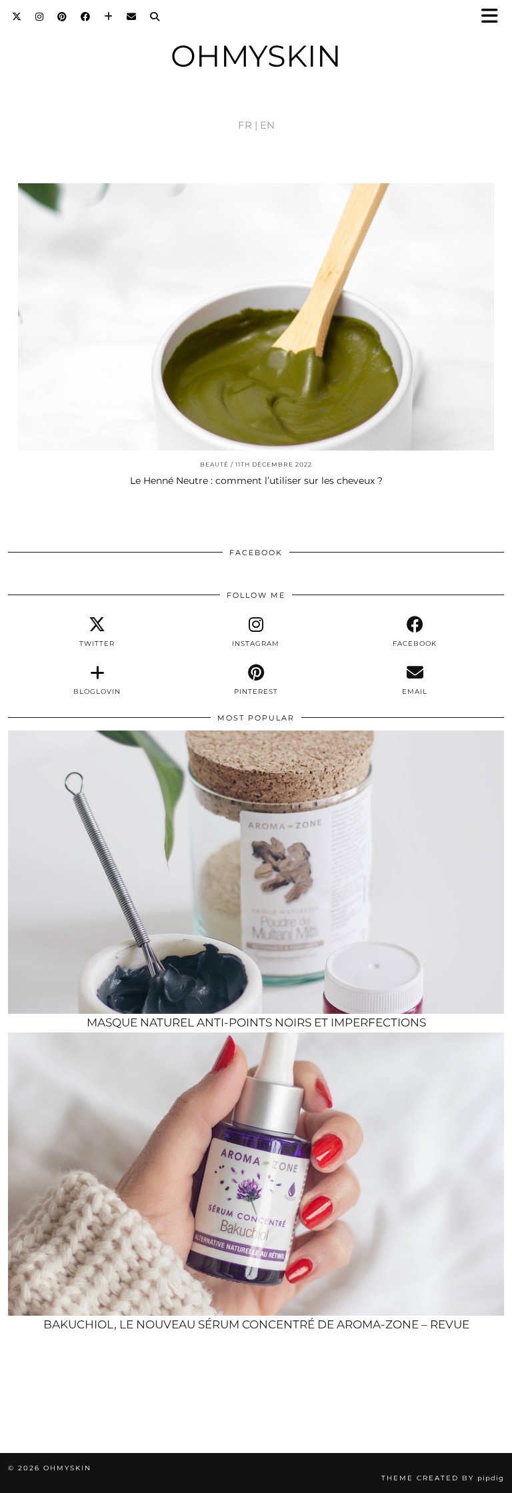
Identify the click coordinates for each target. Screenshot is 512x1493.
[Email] (132, 17)
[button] (494, 17)
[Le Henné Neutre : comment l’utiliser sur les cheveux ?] (256, 317)
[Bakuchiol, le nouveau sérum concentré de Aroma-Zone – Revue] (256, 1174)
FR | (247, 125)
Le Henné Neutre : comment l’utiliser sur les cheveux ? (256, 481)
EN (267, 125)
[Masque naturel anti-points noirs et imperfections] (256, 872)
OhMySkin (256, 56)
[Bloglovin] (108, 17)
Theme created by (442, 1478)
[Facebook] (86, 17)
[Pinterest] (62, 17)
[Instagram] (39, 17)
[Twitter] (17, 17)
